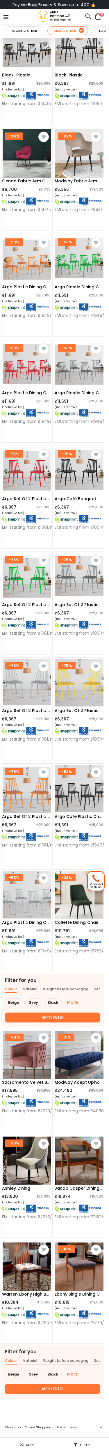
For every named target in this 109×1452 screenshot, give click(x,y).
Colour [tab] (11, 989)
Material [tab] (30, 989)
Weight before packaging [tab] (65, 989)
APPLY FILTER (53, 1017)
